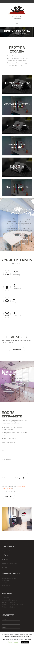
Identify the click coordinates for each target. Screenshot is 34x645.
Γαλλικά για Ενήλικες (9, 607)
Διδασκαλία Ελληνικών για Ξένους (13, 605)
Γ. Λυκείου (5, 598)
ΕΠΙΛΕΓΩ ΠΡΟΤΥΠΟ (16, 125)
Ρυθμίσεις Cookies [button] (12, 642)
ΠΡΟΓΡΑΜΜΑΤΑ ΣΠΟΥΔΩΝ (17, 145)
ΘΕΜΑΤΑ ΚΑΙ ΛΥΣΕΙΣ (17, 187)
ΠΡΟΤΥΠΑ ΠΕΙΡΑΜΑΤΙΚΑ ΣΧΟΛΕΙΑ (17, 84)
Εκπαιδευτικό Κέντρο (9, 578)
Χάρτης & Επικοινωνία (9, 563)
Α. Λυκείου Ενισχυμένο (9, 600)
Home (9, 34)
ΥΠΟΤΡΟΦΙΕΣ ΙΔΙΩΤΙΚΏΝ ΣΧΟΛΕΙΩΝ (17, 105)
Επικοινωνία (6, 585)
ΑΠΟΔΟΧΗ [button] (25, 642)
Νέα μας (4, 583)
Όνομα (4, 619)
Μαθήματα (5, 580)
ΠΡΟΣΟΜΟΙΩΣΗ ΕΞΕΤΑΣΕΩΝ (17, 167)
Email (4, 627)
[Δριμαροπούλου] (17, 12)
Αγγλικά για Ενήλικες (9, 602)
